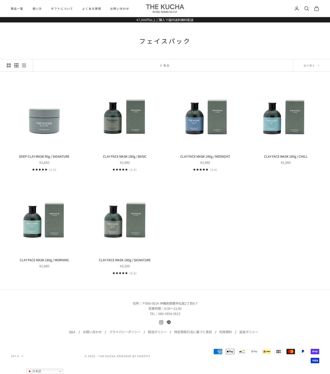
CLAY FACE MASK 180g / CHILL (286, 156)
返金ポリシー (248, 332)
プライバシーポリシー (125, 332)
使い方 (37, 8)
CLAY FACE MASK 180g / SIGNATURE (125, 260)
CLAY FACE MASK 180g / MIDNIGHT (205, 156)
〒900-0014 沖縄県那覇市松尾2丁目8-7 (170, 303)
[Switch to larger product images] (9, 65)
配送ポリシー (157, 332)
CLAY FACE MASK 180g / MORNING (44, 260)
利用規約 (225, 332)
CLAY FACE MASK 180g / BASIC (125, 156)
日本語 (36, 371)
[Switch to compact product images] (24, 65)
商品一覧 (17, 8)
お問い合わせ (119, 8)
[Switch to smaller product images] (16, 65)
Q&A (72, 332)
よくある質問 (91, 8)
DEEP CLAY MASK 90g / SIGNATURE (44, 156)
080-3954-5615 (169, 313)
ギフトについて (62, 8)
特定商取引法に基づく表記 (193, 332)
